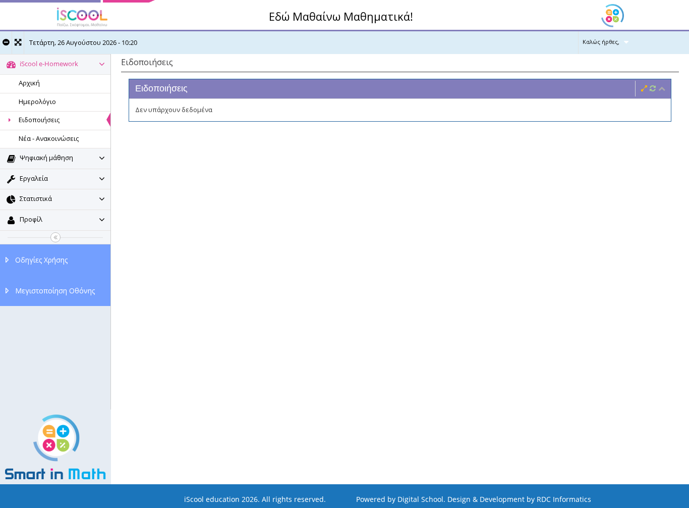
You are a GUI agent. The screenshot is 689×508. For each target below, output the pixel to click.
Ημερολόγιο (37, 101)
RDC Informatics (564, 499)
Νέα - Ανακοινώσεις (49, 138)
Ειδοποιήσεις (39, 119)
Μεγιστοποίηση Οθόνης (55, 290)
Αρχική (29, 82)
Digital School (420, 499)
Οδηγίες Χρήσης (41, 260)
